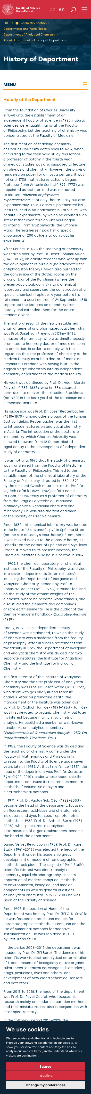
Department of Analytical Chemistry (29, 34)
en (61, 9)
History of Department (50, 40)
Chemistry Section (34, 23)
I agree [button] (45, 1066)
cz (52, 9)
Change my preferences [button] (46, 1085)
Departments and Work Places (25, 28)
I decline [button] (45, 1075)
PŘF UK (8, 23)
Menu (9, 84)
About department (16, 40)
